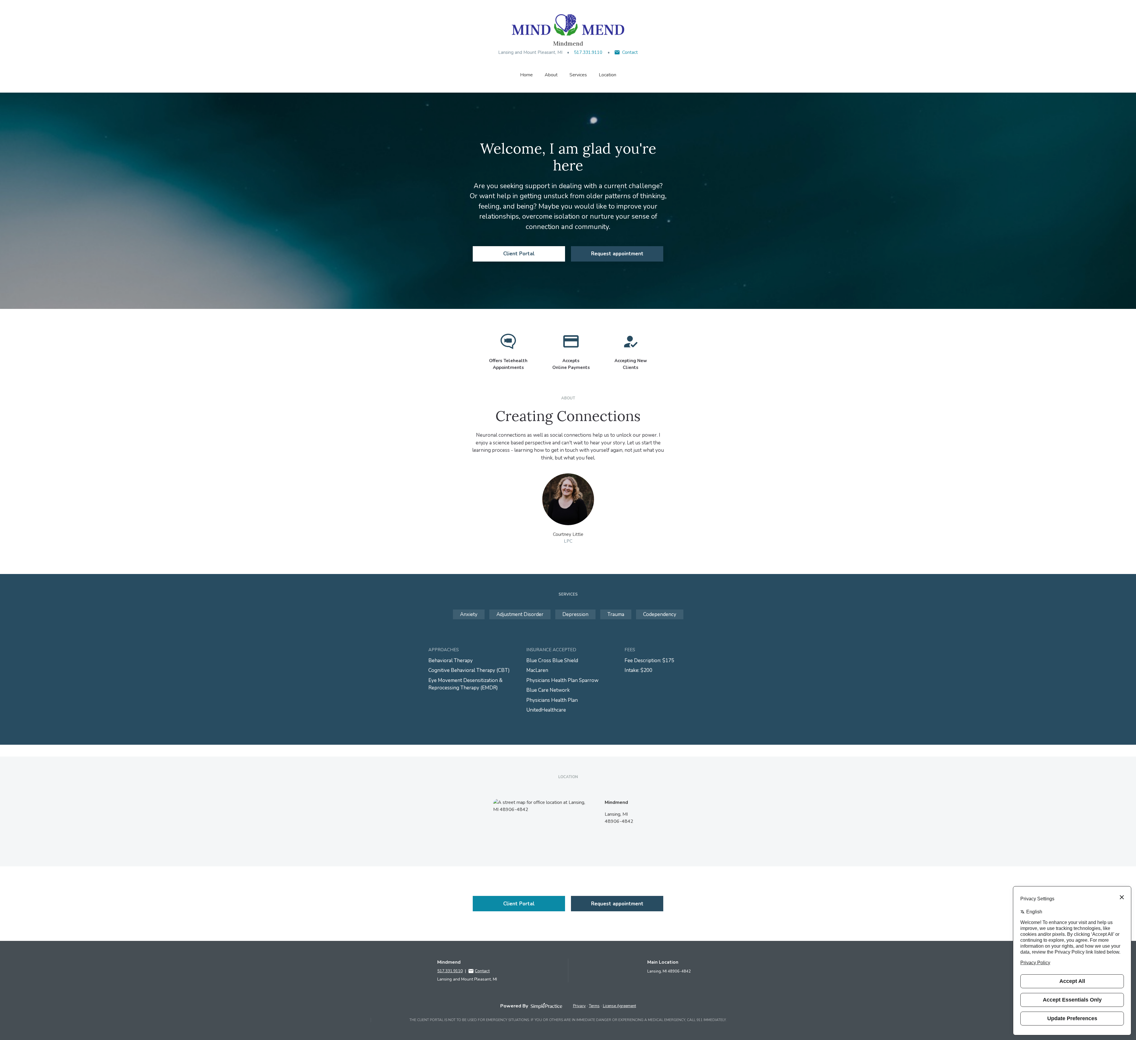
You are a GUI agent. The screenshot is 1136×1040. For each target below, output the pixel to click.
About (551, 75)
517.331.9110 (588, 52)
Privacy (579, 1006)
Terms (594, 1006)
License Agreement (619, 1006)
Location (607, 75)
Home (526, 75)
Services (578, 75)
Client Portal (519, 253)
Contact (630, 52)
